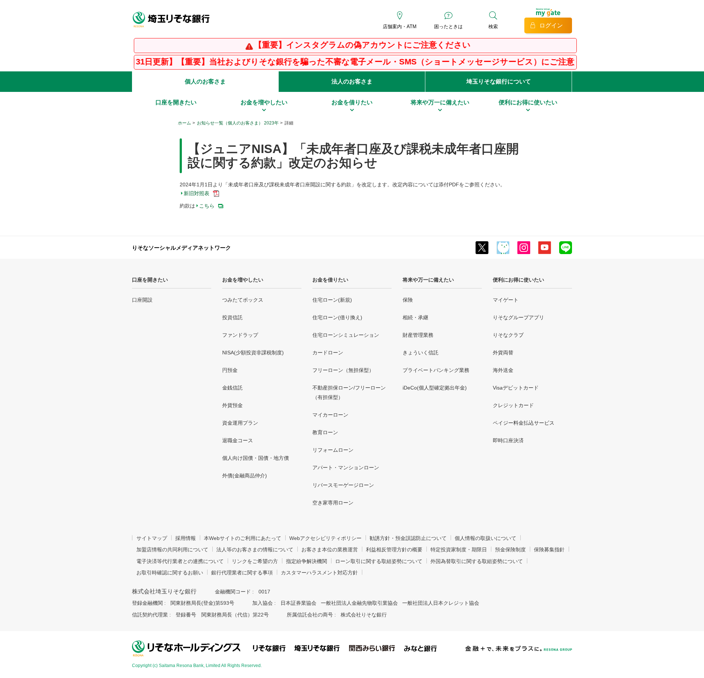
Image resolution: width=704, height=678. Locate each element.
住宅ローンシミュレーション (345, 335)
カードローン (327, 352)
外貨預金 (232, 405)
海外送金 (503, 370)
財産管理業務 (418, 335)
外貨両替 (503, 352)
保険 (408, 300)
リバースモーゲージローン (343, 485)
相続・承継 (415, 317)
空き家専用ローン (332, 503)
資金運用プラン (240, 423)
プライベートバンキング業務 (436, 370)
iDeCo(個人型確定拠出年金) (435, 388)
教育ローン (325, 432)
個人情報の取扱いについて (485, 538)
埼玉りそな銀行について (498, 81)
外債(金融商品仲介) (244, 475)
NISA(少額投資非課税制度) (253, 352)
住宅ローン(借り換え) (337, 317)
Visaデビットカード (516, 388)
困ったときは (448, 26)
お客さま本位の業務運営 (329, 549)
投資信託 (232, 317)
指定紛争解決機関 (306, 561)
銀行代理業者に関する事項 (242, 572)
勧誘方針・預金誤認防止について (408, 538)
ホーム (184, 123)
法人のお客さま (352, 81)
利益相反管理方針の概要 (394, 549)
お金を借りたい (330, 280)
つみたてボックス (242, 300)
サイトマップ (151, 538)
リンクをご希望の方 (255, 561)
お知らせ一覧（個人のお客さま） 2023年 (238, 123)
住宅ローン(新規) (332, 300)
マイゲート (505, 300)
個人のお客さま (205, 81)
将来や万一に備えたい (428, 280)
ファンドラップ (240, 335)
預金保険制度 (510, 549)
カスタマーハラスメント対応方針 (319, 572)
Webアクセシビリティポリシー (325, 538)
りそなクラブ (508, 335)
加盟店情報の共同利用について (172, 549)
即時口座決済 (508, 440)
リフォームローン (332, 450)
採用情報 (185, 538)
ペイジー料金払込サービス (523, 423)
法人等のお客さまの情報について (254, 549)
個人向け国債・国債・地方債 (255, 458)
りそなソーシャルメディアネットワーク (181, 248)
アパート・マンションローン (345, 467)
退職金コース (237, 440)
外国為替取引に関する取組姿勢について (476, 561)
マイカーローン (330, 415)
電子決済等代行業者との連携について (180, 561)
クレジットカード (513, 405)
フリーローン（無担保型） (343, 370)
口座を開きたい (150, 280)
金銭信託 (232, 388)
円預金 (230, 370)
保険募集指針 (549, 549)
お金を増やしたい (242, 280)
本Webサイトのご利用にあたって (242, 538)
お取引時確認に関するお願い (169, 572)
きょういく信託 (421, 352)
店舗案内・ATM (400, 26)
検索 (493, 26)
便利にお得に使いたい (518, 280)
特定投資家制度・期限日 (458, 549)
